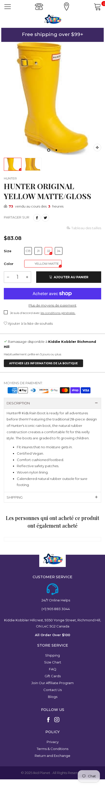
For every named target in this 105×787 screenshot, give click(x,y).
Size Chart (52, 662)
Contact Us (52, 690)
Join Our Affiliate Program (52, 683)
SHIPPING (15, 497)
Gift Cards (53, 676)
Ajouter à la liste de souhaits (30, 323)
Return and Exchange (52, 756)
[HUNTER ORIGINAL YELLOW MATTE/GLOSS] (52, 98)
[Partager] (37, 218)
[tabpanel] (52, 98)
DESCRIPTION (18, 403)
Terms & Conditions (52, 749)
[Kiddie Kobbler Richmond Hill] (52, 19)
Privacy (53, 742)
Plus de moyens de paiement (52, 305)
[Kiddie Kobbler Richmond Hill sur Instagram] (57, 720)
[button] (8, 277)
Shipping (52, 655)
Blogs (52, 697)
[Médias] (97, 147)
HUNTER (10, 178)
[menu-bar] (7, 7)
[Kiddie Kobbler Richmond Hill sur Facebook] (48, 720)
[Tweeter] (45, 218)
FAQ (52, 669)
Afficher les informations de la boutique (43, 363)
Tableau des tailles (86, 228)
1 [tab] (48, 150)
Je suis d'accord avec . (43, 313)
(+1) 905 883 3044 (56, 609)
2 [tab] (56, 150)
